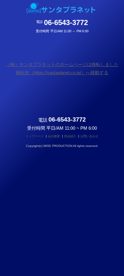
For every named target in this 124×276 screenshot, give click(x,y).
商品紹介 (70, 136)
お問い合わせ (89, 136)
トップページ (35, 136)
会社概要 (54, 136)
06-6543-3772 (66, 21)
